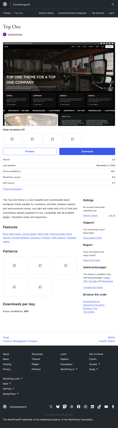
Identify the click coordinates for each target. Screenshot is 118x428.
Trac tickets (89, 312)
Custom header (29, 234)
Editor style (43, 234)
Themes (7, 13)
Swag (93, 369)
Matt (7, 383)
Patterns (36, 369)
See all (112, 215)
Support (64, 359)
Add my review (90, 215)
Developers (66, 364)
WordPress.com (12, 378)
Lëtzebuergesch (18, 406)
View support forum (92, 238)
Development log (91, 301)
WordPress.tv (69, 369)
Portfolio (46, 237)
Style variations (58, 237)
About (6, 354)
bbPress (9, 388)
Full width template (20, 237)
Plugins (35, 364)
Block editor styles (12, 234)
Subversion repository (93, 305)
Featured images (57, 234)
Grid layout (35, 237)
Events (93, 359)
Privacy (7, 369)
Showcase (37, 354)
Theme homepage (12, 189)
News (6, 359)
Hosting (7, 364)
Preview (29, 151)
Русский (93, 281)
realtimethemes (15, 34)
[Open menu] (113, 4)
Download (87, 151)
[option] (14, 265)
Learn (63, 354)
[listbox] (40, 276)
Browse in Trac (90, 308)
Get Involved (96, 354)
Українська (107, 281)
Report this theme (91, 260)
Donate (94, 364)
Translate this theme (93, 287)
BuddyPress (11, 393)
